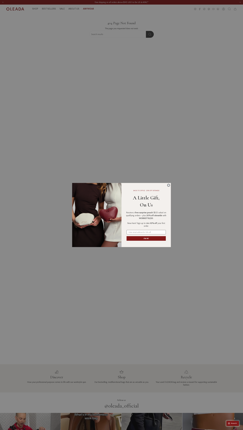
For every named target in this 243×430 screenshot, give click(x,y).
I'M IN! (146, 238)
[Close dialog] (168, 185)
